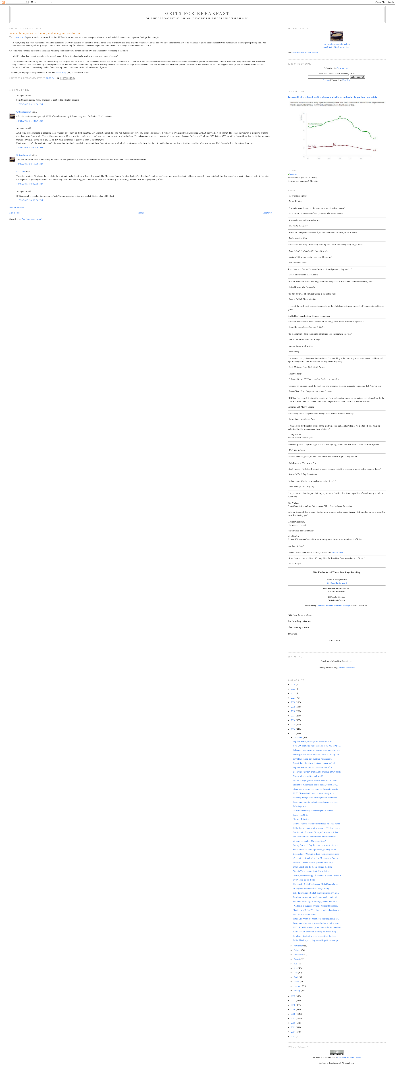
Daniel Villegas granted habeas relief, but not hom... (316, 780)
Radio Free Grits (300, 814)
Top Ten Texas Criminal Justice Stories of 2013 (314, 767)
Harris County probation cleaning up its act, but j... (315, 931)
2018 (293, 711)
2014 (293, 729)
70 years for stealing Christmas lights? (309, 840)
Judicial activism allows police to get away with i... (315, 849)
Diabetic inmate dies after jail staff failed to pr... (314, 862)
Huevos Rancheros (347, 667)
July (296, 963)
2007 (293, 1018)
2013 (293, 733)
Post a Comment (16, 207)
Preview (326, 80)
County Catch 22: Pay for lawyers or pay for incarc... (316, 845)
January (297, 990)
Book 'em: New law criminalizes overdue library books (317, 771)
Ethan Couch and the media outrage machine (312, 866)
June (296, 968)
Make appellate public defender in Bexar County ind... (317, 754)
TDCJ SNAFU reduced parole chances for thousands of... (318, 927)
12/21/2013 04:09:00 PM (29, 147)
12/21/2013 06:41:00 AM (29, 120)
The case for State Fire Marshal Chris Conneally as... (316, 884)
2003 (293, 1036)
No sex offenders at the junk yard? (308, 776)
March (297, 981)
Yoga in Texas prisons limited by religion (311, 871)
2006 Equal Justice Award (337, 583)
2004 (293, 1031)
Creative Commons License (349, 1057)
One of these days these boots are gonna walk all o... (316, 763)
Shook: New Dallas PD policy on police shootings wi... (317, 910)
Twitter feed (337, 552)
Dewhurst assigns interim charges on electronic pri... (316, 897)
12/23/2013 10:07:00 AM (29, 183)
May (296, 972)
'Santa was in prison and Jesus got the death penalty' (315, 788)
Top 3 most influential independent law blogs (333, 605)
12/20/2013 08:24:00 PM (29, 104)
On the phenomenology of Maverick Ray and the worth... (318, 875)
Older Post (267, 212)
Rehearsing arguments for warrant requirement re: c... (316, 749)
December (298, 737)
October (297, 950)
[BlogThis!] (65, 78)
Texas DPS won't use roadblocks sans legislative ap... (316, 918)
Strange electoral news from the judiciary (311, 888)
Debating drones (300, 806)
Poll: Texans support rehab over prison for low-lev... (316, 892)
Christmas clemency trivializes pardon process (313, 810)
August (297, 959)
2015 (293, 724)
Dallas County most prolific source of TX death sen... (316, 827)
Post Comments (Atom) (31, 219)
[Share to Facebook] (70, 78)
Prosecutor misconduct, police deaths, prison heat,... (316, 784)
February (298, 985)
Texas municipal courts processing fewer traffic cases (316, 922)
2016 (293, 720)
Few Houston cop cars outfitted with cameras (312, 758)
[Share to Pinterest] (73, 78)
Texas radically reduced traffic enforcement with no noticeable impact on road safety (332, 97)
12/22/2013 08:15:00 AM (29, 163)
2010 (293, 1004)
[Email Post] (58, 78)
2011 (293, 1000)
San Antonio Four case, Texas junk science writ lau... (316, 832)
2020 (293, 702)
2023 (293, 688)
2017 (293, 715)
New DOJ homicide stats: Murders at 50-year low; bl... (317, 745)
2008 (293, 1013)
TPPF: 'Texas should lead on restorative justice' (313, 793)
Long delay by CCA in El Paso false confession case (316, 853)
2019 (293, 706)
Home (141, 212)
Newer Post (14, 212)
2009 (293, 1009)
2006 (293, 1022)
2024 (293, 684)
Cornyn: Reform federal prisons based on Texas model (316, 823)
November (298, 945)
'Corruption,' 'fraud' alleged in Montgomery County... (316, 858)
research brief (20, 37)
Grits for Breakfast (197, 13)
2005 (293, 1027)
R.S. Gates (21, 171)
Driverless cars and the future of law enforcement (314, 836)
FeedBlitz (346, 80)
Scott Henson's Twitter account (304, 52)
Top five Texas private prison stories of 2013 (312, 741)
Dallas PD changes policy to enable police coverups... (316, 940)
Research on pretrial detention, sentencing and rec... (315, 801)
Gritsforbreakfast (23, 111)
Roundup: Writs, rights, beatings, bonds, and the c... (316, 901)
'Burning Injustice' (301, 819)
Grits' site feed (343, 68)
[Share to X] (67, 78)
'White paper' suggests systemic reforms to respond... (316, 905)
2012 (293, 996)
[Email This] (62, 78)
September (299, 954)
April (296, 977)
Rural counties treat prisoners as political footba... (314, 935)
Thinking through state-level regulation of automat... (316, 797)
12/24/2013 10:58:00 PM (29, 200)
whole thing (61, 72)
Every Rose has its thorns (304, 879)
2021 (293, 697)
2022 (293, 693)
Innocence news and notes (304, 914)
